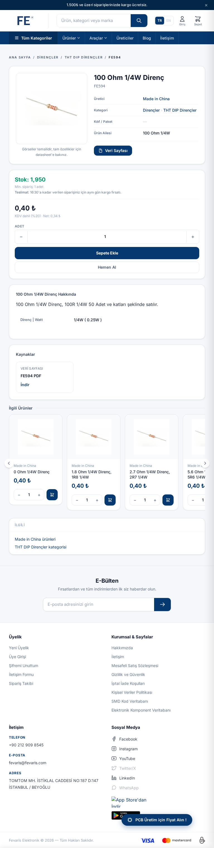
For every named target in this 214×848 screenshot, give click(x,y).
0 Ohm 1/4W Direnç (32, 471)
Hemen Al (107, 267)
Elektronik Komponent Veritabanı (141, 710)
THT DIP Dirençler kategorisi (40, 547)
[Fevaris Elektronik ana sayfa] (25, 20)
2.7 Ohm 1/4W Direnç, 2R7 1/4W (150, 474)
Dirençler (151, 110)
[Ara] (139, 20)
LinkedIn (127, 778)
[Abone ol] (162, 604)
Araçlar (96, 37)
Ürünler (69, 37)
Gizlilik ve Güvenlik (128, 674)
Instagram (128, 748)
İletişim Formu (21, 674)
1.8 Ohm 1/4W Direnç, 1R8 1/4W (91, 474)
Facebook (128, 739)
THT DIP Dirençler (179, 110)
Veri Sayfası (116, 150)
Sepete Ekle (107, 253)
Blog (147, 37)
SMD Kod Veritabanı (129, 701)
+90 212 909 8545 (26, 744)
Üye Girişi (17, 656)
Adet (19, 226)
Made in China (156, 98)
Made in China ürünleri (35, 539)
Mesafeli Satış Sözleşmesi (134, 665)
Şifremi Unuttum (23, 665)
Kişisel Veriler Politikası (131, 692)
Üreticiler (124, 37)
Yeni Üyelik (19, 647)
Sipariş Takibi (21, 683)
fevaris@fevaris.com (27, 762)
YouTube (127, 758)
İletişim (167, 37)
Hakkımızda (122, 647)
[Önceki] (8, 463)
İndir (25, 384)
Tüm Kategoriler (36, 37)
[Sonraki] (205, 463)
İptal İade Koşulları (128, 683)
